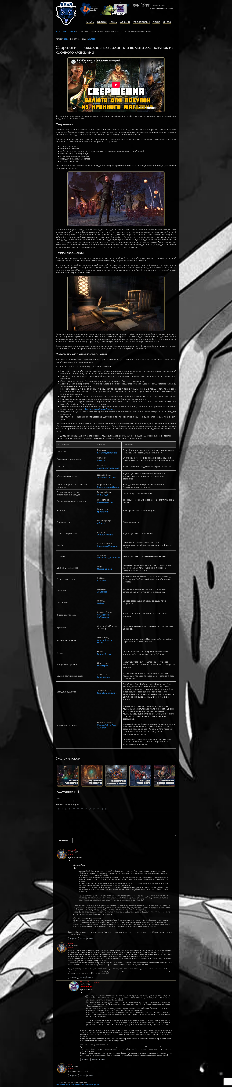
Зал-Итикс (102, 591)
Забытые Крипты (105, 534)
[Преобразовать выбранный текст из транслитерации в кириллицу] (102, 808)
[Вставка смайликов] (86, 808)
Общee (72, 31)
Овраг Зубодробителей (108, 557)
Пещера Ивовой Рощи (108, 487)
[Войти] (178, 1)
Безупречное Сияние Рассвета (100, 409)
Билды (90, 21)
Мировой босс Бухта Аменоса (107, 726)
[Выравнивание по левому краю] (74, 808)
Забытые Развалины (106, 477)
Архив (156, 21)
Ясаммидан (103, 494)
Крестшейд (102, 511)
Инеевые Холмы (105, 502)
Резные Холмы (104, 654)
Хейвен (100, 603)
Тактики (102, 21)
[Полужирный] (59, 808)
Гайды (113, 21)
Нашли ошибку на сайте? (162, 9)
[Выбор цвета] (90, 808)
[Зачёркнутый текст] (70, 808)
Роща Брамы (103, 665)
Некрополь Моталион (107, 546)
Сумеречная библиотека (103, 616)
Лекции (125, 21)
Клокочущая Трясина (107, 452)
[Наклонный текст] (62, 808)
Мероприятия (141, 21)
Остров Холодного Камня (106, 641)
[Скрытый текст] (94, 808)
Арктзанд (101, 580)
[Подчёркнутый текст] (66, 808)
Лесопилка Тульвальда (108, 468)
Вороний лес (103, 677)
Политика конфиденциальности (68, 1085)
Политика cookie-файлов (90, 1085)
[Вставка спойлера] (106, 808)
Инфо (167, 21)
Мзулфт (101, 460)
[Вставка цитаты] (98, 808)
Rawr (58, 31)
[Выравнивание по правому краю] (82, 808)
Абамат (101, 523)
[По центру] (78, 808)
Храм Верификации (107, 693)
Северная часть (104, 569)
